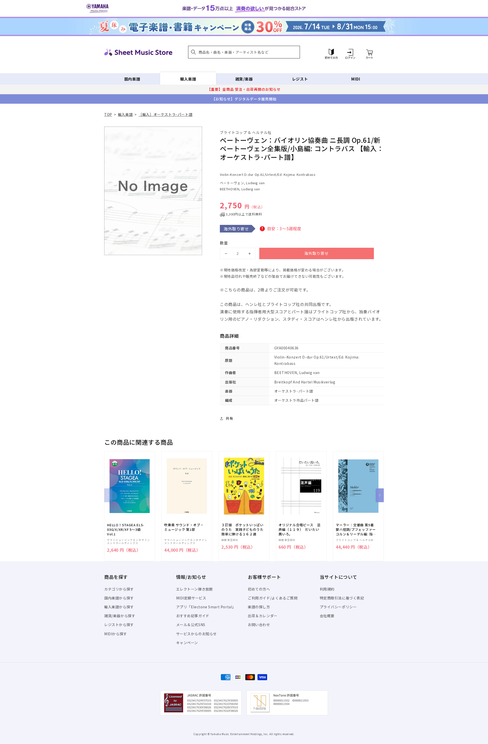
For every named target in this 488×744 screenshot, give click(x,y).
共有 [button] (229, 418)
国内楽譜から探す (119, 597)
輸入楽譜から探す (119, 606)
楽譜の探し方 (259, 606)
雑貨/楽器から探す (119, 615)
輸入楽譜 (188, 79)
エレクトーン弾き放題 (194, 589)
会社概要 (327, 615)
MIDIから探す (115, 633)
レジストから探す (119, 624)
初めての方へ (259, 589)
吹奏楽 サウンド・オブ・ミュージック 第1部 (184, 527)
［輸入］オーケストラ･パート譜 (165, 114)
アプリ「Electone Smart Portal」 (206, 606)
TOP (108, 114)
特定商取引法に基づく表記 (342, 597)
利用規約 (327, 589)
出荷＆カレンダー (263, 615)
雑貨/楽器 (244, 79)
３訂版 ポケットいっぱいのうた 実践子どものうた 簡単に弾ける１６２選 (244, 529)
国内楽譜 (132, 79)
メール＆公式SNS (190, 624)
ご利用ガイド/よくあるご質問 (272, 597)
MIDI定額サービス (191, 597)
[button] (244, 52)
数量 (224, 242)
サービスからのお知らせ (196, 633)
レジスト (300, 79)
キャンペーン (187, 642)
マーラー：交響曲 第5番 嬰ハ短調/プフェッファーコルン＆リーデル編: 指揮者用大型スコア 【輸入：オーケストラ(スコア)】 (356, 530)
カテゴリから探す (119, 589)
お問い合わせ (259, 624)
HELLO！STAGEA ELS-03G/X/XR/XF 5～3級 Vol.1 (125, 529)
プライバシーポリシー (338, 606)
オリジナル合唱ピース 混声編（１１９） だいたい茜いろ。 (299, 529)
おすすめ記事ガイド (192, 615)
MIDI (355, 79)
